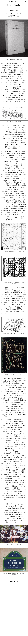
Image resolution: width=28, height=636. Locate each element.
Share (11, 581)
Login (26, 1)
